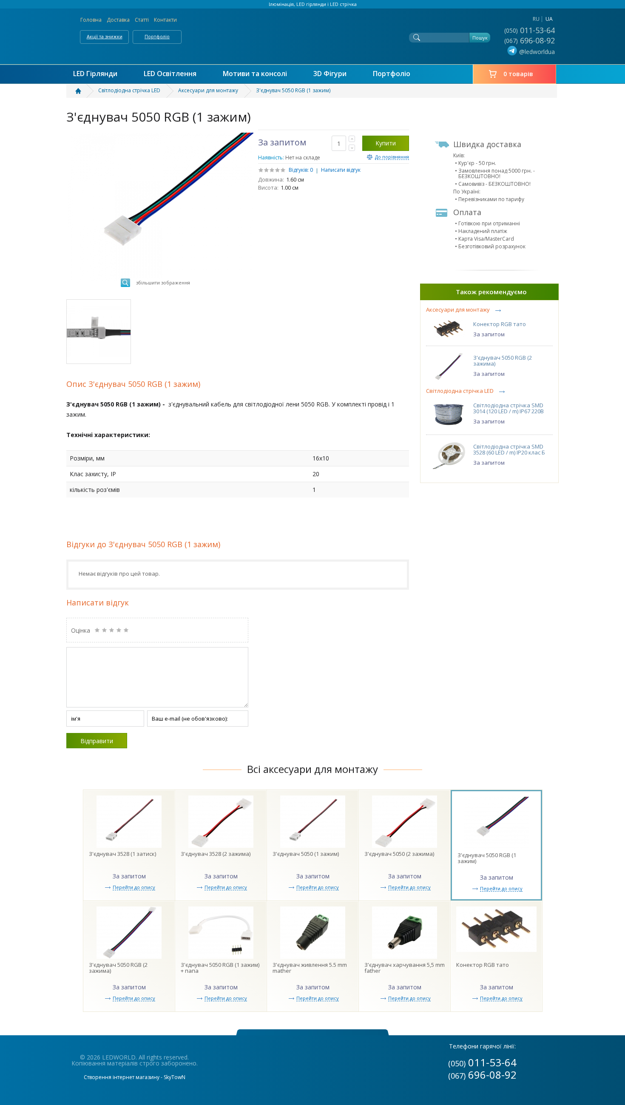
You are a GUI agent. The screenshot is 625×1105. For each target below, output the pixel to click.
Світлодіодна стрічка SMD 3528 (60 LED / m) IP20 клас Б (509, 449)
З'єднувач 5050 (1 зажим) (306, 854)
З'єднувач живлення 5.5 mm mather (310, 967)
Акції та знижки (104, 36)
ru (536, 19)
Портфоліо (157, 36)
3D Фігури (330, 74)
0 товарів (518, 74)
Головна (91, 19)
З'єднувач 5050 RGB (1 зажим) (486, 858)
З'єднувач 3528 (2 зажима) (215, 854)
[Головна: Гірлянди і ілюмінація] (83, 91)
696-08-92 (530, 40)
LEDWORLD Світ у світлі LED (312, 34)
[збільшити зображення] (161, 135)
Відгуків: (299, 169)
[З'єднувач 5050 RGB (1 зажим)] (99, 332)
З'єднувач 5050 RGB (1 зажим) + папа (220, 967)
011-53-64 (530, 30)
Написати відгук (341, 169)
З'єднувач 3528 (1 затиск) (122, 854)
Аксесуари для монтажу (458, 309)
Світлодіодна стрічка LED (460, 391)
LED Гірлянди (95, 74)
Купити (385, 143)
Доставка (118, 19)
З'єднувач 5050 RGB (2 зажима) (502, 360)
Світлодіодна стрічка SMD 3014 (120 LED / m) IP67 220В (508, 408)
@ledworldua (537, 52)
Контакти (165, 19)
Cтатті (142, 19)
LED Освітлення (170, 74)
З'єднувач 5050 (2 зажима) (399, 854)
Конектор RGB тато (499, 324)
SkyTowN (174, 1077)
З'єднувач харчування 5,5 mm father (404, 967)
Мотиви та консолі (255, 74)
